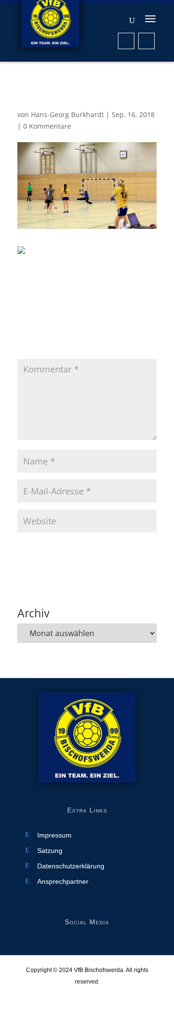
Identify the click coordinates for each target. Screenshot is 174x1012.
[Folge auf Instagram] (146, 41)
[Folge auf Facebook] (126, 41)
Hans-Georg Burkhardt (67, 114)
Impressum (54, 835)
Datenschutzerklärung (70, 866)
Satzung (49, 850)
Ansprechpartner (62, 881)
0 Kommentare (47, 126)
